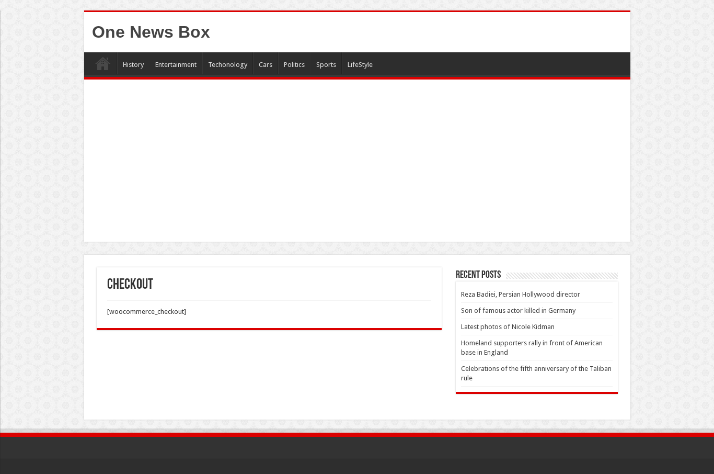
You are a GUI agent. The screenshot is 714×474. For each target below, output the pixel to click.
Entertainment (176, 65)
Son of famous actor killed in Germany (518, 310)
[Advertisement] (357, 163)
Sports (326, 65)
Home (103, 63)
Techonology (227, 65)
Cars (265, 65)
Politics (294, 65)
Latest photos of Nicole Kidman (508, 327)
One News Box (151, 31)
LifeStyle (360, 65)
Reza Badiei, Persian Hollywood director (520, 294)
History (133, 65)
